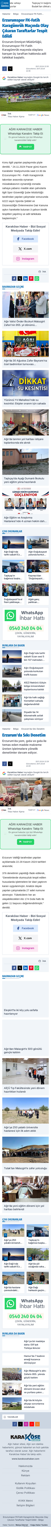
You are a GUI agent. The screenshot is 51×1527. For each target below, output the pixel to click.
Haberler (6, 14)
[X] (20, 1425)
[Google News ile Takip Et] (43, 115)
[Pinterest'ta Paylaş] (31, 278)
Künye (25, 1471)
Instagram (28, 258)
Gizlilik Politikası (25, 1489)
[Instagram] (26, 1425)
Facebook (28, 238)
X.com (28, 248)
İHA (16, 115)
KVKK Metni (25, 1501)
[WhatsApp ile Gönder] (37, 278)
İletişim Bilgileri (25, 1506)
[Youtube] (31, 1425)
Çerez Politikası (25, 1493)
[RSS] (37, 1425)
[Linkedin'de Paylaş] (25, 278)
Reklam (25, 1476)
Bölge (16, 14)
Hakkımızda (25, 1467)
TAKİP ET (27, 147)
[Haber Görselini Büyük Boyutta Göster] (25, 96)
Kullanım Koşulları (25, 1484)
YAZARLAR (12, 1418)
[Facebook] (14, 1425)
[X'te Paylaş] (10, 68)
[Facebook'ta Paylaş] (4, 68)
